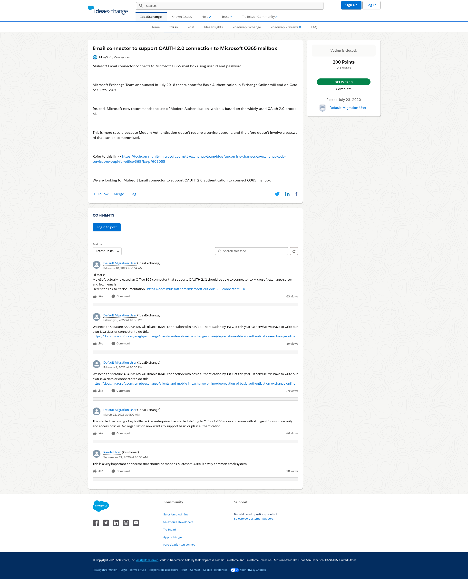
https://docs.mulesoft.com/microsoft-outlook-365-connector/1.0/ (196, 289)
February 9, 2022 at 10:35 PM (122, 320)
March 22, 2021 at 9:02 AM (121, 414)
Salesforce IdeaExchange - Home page (108, 10)
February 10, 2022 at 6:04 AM (123, 268)
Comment (123, 296)
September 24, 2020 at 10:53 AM (125, 457)
